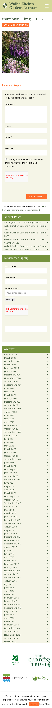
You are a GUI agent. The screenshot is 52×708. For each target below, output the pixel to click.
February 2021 (11, 469)
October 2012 (11, 638)
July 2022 (8, 438)
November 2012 (12, 634)
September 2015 (12, 607)
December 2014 (12, 628)
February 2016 (11, 597)
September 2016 (12, 577)
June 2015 (9, 614)
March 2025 (10, 364)
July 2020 (8, 482)
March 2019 (10, 513)
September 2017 (12, 543)
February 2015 (11, 624)
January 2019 (10, 516)
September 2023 (12, 408)
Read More (44, 704)
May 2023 (9, 418)
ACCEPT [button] (34, 704)
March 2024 (10, 395)
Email (8, 137)
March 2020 (10, 493)
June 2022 (9, 442)
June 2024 (9, 388)
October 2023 (11, 405)
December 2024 (12, 374)
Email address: (12, 288)
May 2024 (9, 391)
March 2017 (10, 560)
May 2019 (9, 509)
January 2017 (10, 567)
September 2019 (12, 503)
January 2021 (10, 472)
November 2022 (12, 425)
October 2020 (11, 476)
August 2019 (10, 506)
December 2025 (12, 361)
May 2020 (9, 486)
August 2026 (10, 354)
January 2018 (10, 533)
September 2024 (12, 384)
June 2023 (9, 415)
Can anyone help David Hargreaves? (22, 222)
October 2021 (11, 455)
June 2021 (9, 462)
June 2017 (9, 553)
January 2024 (10, 398)
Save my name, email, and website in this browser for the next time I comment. (24, 162)
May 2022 (9, 445)
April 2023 (9, 422)
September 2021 (12, 459)
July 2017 (8, 550)
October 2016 (11, 574)
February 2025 (11, 368)
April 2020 (9, 489)
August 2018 (10, 526)
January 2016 (10, 601)
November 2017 (12, 540)
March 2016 (10, 594)
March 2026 (10, 357)
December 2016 (12, 570)
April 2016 (9, 590)
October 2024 (11, 381)
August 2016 (10, 580)
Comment (11, 104)
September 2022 (12, 432)
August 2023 (10, 411)
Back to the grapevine (16, 24)
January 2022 (10, 452)
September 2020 (12, 479)
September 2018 (12, 523)
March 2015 (10, 621)
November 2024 (12, 378)
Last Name (10, 277)
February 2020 (11, 496)
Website (9, 148)
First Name (10, 266)
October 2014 (11, 631)
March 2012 (10, 641)
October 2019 (11, 499)
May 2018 (9, 530)
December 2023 (12, 401)
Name (8, 126)
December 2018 (12, 520)
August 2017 (10, 547)
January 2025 (10, 371)
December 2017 (12, 536)
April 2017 (9, 557)
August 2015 (10, 611)
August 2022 (10, 435)
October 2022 (11, 428)
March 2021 (10, 466)
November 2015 (12, 604)
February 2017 (11, 564)
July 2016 (8, 584)
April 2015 (9, 618)
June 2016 (9, 587)
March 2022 (10, 449)
